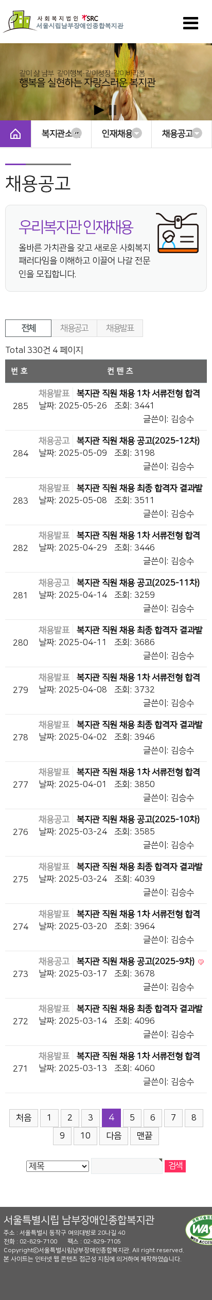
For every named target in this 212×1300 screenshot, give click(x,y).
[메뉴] (190, 26)
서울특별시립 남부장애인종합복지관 (79, 1220)
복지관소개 (61, 133)
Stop (113, 110)
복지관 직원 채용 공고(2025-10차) (138, 819)
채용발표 (119, 328)
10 (85, 1136)
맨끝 (144, 1136)
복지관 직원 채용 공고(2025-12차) (138, 441)
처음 (23, 1118)
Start (99, 110)
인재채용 (117, 133)
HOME (15, 133)
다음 (113, 1136)
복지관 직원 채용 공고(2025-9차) (137, 961)
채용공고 (177, 133)
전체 (29, 328)
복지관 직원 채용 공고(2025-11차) (138, 582)
